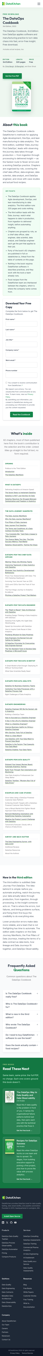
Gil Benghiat (19, 66)
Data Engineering (8, 1288)
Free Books (27, 1288)
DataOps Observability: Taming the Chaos (21, 545)
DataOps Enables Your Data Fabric (18, 750)
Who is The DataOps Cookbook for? (21, 1005)
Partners (5, 1332)
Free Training (28, 1299)
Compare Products (9, 1257)
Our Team (5, 1325)
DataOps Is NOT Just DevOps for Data (20, 496)
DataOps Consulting (30, 1236)
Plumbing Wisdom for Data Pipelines (19, 635)
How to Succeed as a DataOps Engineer (20, 718)
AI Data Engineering (30, 1254)
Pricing (4, 1253)
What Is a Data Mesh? (13, 736)
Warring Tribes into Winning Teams (18, 562)
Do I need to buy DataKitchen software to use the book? (20, 1036)
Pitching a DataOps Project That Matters (20, 595)
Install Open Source (12, 1216)
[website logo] (21, 1197)
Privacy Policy (15, 1353)
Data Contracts (7, 1292)
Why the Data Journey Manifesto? (18, 519)
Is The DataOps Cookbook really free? (19, 995)
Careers (5, 1328)
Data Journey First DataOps (15, 525)
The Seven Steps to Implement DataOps (20, 493)
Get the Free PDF (12, 76)
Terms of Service (27, 1353)
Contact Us (6, 1340)
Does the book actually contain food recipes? (21, 1047)
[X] (7, 1222)
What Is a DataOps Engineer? (16, 724)
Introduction (9, 471)
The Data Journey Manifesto (16, 516)
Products (5, 1230)
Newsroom (6, 1336)
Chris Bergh (9, 66)
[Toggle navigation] (39, 3)
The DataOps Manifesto (14, 475)
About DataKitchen (9, 1321)
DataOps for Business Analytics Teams (20, 686)
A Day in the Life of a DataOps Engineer (20, 721)
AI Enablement (28, 1258)
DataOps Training (29, 1244)
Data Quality (6, 1285)
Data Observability (9, 1302)
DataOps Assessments (31, 1240)
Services (26, 1230)
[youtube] (15, 1222)
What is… (26, 1303)
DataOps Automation (10, 1249)
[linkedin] (3, 1222)
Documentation (29, 1307)
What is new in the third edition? (17, 1016)
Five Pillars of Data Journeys (16, 522)
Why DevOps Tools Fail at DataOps (18, 733)
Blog (25, 1285)
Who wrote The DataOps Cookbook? (18, 1026)
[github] (11, 1222)
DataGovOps (6, 1306)
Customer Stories (29, 1296)
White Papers (28, 1292)
